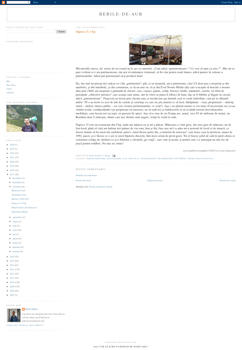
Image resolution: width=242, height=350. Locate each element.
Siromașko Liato (19, 194)
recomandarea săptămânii (172, 158)
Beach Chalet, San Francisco (24, 207)
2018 (12, 170)
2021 (12, 157)
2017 (12, 174)
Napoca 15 (134, 158)
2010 (12, 282)
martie (16, 242)
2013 (12, 269)
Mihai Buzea (31, 309)
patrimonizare (148, 158)
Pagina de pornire (155, 180)
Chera (9, 88)
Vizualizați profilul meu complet (24, 325)
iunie (15, 229)
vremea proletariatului (201, 158)
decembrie (17, 178)
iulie (15, 225)
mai (14, 234)
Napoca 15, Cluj (19, 203)
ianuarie (16, 251)
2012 (12, 273)
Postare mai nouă (83, 180)
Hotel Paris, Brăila (20, 211)
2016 (12, 256)
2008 (12, 290)
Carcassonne (114, 158)
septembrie (18, 217)
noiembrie (17, 182)
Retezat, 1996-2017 (20, 198)
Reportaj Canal (18, 190)
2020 (12, 161)
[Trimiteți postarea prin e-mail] (114, 156)
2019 (12, 165)
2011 (12, 277)
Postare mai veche (228, 180)
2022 (12, 153)
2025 (12, 148)
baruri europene (96, 158)
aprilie (16, 238)
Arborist (10, 92)
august (16, 221)
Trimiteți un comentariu (86, 175)
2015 (12, 260)
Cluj (124, 158)
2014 (12, 265)
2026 (12, 144)
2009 (12, 286)
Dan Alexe (11, 84)
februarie (17, 247)
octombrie (17, 186)
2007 (12, 295)
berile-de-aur (121, 14)
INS (8, 81)
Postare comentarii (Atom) (100, 186)
